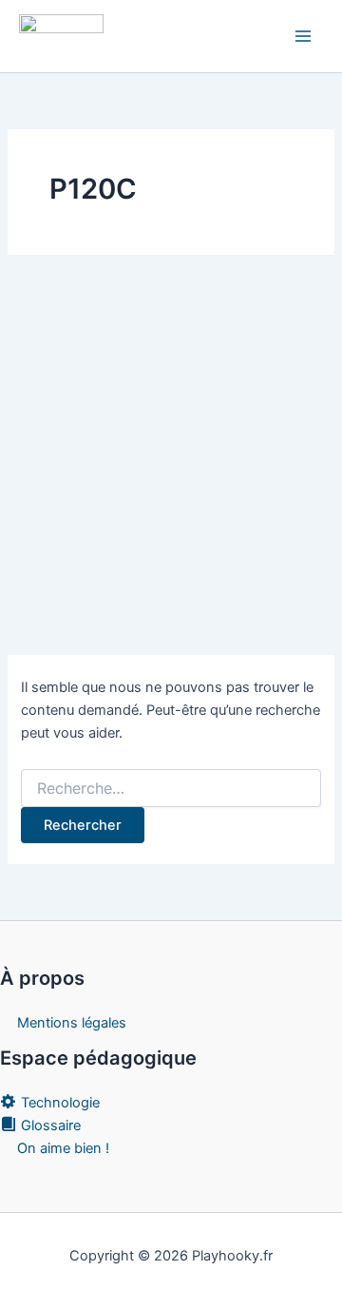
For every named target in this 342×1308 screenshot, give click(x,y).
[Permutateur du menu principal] (303, 36)
